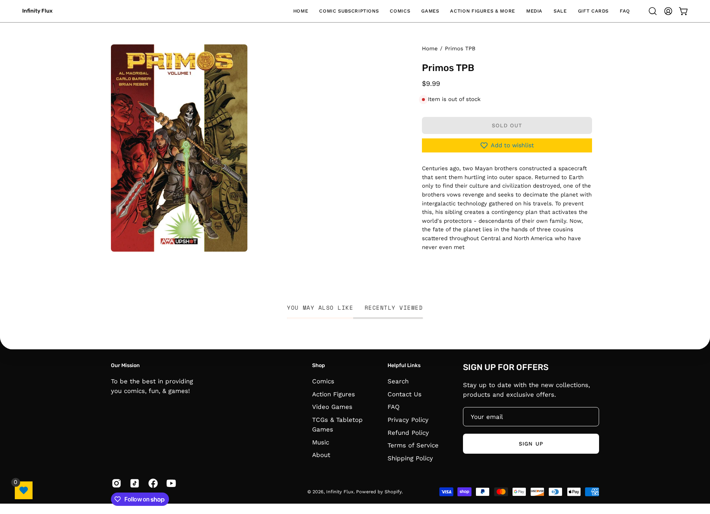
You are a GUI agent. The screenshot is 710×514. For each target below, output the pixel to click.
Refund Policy (408, 432)
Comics (323, 381)
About (321, 454)
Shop (318, 365)
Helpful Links (404, 365)
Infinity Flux (37, 11)
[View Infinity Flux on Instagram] (115, 483)
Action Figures (333, 394)
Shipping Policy (410, 458)
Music (320, 442)
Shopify (393, 491)
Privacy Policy (408, 419)
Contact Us (405, 394)
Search (398, 381)
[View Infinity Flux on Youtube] (170, 483)
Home (429, 48)
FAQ (394, 406)
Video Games (332, 406)
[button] (349, 11)
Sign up (531, 444)
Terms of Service (413, 445)
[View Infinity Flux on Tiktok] (133, 483)
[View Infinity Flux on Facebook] (152, 483)
